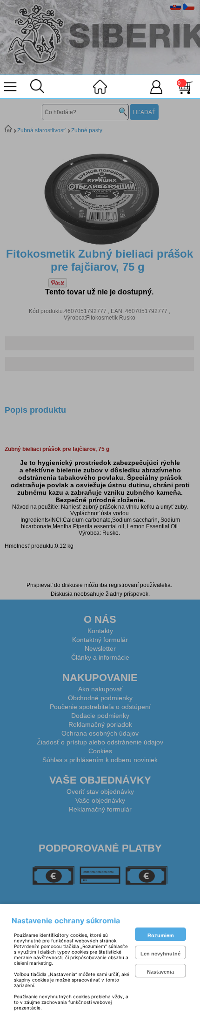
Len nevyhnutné (160, 953)
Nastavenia (160, 972)
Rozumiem (160, 935)
